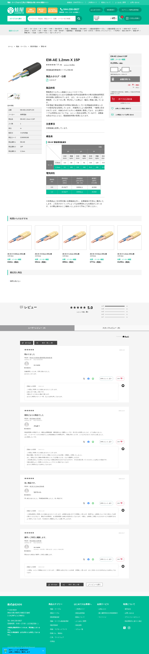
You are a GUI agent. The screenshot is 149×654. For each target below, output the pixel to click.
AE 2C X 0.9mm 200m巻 (43, 254)
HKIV (45, 31)
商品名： (38, 357)
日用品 (52, 641)
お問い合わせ (134, 2)
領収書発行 (111, 10)
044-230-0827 (71, 9)
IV (40, 29)
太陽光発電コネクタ (114, 29)
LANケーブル (43, 33)
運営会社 (128, 609)
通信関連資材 (54, 617)
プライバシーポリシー (132, 617)
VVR (50, 29)
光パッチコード (55, 33)
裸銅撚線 (74, 29)
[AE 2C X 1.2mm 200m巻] (74, 238)
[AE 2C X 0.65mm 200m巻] (20, 238)
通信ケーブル (54, 613)
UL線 (34, 33)
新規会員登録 (80, 613)
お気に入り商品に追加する (123, 108)
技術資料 (78, 625)
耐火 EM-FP (126, 31)
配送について (106, 2)
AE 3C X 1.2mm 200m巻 (125, 254)
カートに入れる (125, 99)
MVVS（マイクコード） (104, 31)
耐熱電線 (78, 31)
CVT (25, 29)
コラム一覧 (79, 629)
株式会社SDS (14, 604)
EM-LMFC (83, 29)
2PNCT (26, 31)
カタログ (52, 80)
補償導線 (69, 31)
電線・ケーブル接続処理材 (59, 621)
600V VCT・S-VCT (130, 29)
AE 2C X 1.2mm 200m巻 (70, 254)
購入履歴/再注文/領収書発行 (108, 613)
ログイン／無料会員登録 (130, 10)
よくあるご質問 (120, 2)
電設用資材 (54, 625)
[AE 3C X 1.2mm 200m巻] (129, 238)
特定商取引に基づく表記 (133, 621)
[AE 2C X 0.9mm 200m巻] (47, 238)
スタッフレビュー (112, 328)
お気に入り (102, 609)
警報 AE (27, 33)
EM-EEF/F (58, 29)
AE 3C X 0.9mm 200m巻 (98, 254)
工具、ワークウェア (57, 637)
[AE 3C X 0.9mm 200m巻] (102, 238)
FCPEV (117, 31)
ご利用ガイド (92, 2)
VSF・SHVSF (59, 31)
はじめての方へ (96, 10)
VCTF (34, 31)
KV (51, 31)
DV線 (66, 29)
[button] (24, 650)
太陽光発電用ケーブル (97, 29)
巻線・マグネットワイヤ (58, 629)
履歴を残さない (15, 281)
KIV (40, 31)
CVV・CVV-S (88, 31)
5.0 (90, 307)
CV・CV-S (33, 29)
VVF (45, 29)
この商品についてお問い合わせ (124, 114)
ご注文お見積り (134, 18)
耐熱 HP (136, 31)
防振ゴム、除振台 (56, 633)
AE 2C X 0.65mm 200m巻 (16, 254)
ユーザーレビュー (37, 328)
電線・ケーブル (55, 609)
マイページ (102, 617)
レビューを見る (69, 65)
